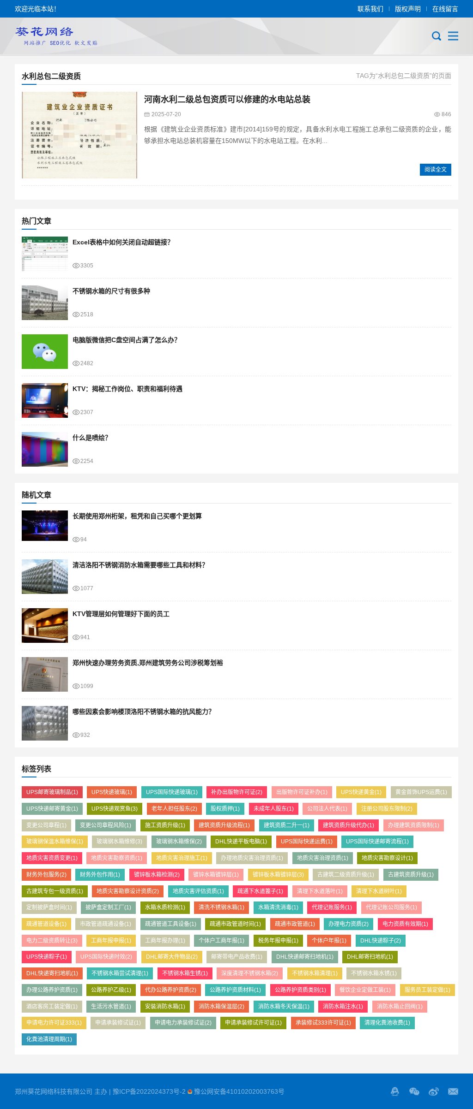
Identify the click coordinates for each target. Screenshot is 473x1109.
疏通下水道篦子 (260, 891)
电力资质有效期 (405, 924)
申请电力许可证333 (54, 1023)
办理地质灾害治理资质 (252, 858)
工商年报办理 (165, 940)
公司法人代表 (327, 809)
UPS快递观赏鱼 (114, 809)
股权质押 (225, 809)
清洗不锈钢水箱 (221, 907)
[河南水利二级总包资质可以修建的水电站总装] (79, 135)
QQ (395, 1091)
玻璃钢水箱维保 (179, 841)
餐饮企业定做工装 (365, 990)
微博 (434, 1091)
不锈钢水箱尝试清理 (119, 973)
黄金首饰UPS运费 (421, 792)
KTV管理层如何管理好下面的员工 (121, 613)
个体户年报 (329, 940)
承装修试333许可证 (323, 1023)
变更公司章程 (46, 825)
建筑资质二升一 (286, 825)
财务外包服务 (46, 875)
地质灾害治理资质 (322, 858)
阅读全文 (435, 169)
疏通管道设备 (46, 924)
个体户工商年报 (221, 940)
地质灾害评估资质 (198, 891)
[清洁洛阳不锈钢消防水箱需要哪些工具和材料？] (45, 576)
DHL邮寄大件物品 (172, 957)
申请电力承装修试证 (183, 1023)
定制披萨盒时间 (49, 907)
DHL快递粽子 (380, 940)
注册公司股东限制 (386, 809)
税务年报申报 (278, 940)
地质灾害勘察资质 (116, 858)
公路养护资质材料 (235, 990)
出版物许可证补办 (301, 792)
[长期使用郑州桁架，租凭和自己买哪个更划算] (45, 527)
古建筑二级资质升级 (345, 875)
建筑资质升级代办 (348, 825)
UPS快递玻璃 (111, 792)
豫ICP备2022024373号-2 (149, 1091)
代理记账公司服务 (391, 907)
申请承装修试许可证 (253, 1023)
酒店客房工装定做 (52, 1006)
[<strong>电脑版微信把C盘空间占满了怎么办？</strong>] (45, 351)
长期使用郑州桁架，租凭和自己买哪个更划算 (137, 516)
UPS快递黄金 (361, 792)
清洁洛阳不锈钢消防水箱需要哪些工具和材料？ (140, 565)
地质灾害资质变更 (52, 858)
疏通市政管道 (295, 924)
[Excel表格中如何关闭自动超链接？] (45, 254)
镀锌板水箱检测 (157, 875)
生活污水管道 (111, 1006)
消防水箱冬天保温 (283, 1006)
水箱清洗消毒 (278, 907)
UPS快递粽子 (46, 957)
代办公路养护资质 (170, 990)
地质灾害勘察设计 (387, 858)
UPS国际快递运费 (307, 841)
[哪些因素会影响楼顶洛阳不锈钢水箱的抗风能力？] (45, 723)
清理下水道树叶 (379, 891)
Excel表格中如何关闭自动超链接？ (123, 242)
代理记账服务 (332, 907)
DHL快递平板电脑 (241, 841)
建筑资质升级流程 (224, 825)
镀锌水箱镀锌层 (216, 875)
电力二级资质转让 (52, 940)
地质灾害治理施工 (181, 858)
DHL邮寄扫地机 (370, 957)
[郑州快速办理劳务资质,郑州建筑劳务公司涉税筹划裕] (45, 674)
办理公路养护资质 (52, 990)
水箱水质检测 (165, 907)
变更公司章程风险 (105, 825)
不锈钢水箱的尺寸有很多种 (111, 291)
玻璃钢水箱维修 (119, 841)
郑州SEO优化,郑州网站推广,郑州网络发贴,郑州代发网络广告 (56, 36)
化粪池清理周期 (49, 1039)
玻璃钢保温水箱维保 (54, 841)
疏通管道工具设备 (170, 924)
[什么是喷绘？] (45, 449)
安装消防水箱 (165, 1006)
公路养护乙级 (111, 990)
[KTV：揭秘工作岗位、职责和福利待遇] (45, 400)
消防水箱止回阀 (400, 1006)
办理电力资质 (348, 924)
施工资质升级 (165, 825)
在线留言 (445, 8)
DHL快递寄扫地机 (52, 973)
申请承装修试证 (118, 1023)
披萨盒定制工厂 (108, 907)
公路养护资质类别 (300, 990)
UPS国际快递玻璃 (172, 792)
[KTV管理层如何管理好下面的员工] (45, 625)
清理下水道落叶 (320, 891)
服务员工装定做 (427, 990)
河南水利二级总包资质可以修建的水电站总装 (227, 99)
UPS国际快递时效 (106, 957)
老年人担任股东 (174, 809)
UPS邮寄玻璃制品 (52, 792)
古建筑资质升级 (411, 875)
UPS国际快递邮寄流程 (377, 841)
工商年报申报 (111, 940)
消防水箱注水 (343, 1006)
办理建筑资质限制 (413, 825)
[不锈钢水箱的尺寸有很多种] (45, 302)
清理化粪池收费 (387, 1023)
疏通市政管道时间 (235, 924)
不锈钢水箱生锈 (185, 973)
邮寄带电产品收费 (236, 957)
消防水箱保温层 (221, 1006)
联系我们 (370, 8)
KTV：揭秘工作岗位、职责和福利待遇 (127, 388)
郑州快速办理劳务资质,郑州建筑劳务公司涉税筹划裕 (148, 662)
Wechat (414, 1091)
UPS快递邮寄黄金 (52, 809)
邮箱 (453, 1091)
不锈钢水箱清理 (315, 973)
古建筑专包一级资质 (54, 891)
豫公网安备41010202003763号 (239, 1091)
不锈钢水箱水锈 (374, 973)
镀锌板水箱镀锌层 (278, 875)
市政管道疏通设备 (105, 924)
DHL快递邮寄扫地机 (305, 957)
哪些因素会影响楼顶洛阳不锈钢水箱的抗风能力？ (144, 711)
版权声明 (408, 8)
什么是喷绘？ (92, 437)
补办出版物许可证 (236, 792)
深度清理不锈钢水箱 (249, 973)
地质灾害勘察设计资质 (128, 891)
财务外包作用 (100, 875)
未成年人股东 (274, 809)
